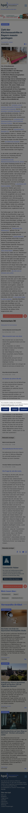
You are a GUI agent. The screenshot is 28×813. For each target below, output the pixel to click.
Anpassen (5, 409)
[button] (26, 6)
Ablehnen (14, 409)
